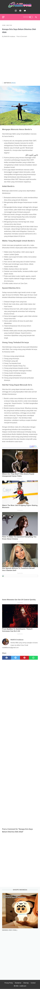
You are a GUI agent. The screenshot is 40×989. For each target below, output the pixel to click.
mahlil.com (23, 986)
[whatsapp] (33, 658)
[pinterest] (24, 658)
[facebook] (20, 11)
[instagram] (15, 11)
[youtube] (25, 11)
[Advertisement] (20, 59)
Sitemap (26, 983)
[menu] (3, 17)
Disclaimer (18, 983)
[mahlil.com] (20, 5)
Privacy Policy (9, 983)
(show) (13, 83)
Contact (33, 983)
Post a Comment (22, 36)
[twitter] (15, 658)
